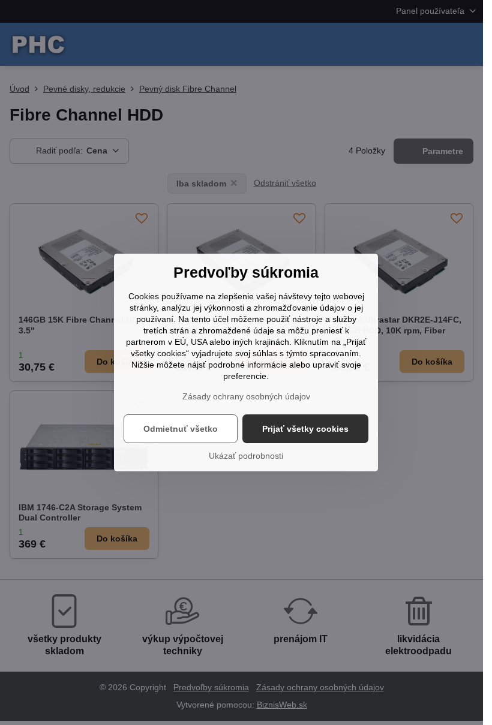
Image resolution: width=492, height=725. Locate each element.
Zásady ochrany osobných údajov (246, 396)
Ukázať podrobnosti (246, 456)
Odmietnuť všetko (180, 429)
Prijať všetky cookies (305, 429)
